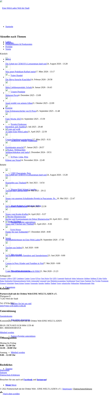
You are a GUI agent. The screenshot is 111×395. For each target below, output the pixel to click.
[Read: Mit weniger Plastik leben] (7, 204)
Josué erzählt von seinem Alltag (18, 103)
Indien (74, 278)
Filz (51, 278)
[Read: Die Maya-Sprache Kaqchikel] (7, 77)
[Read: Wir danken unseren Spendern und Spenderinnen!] (7, 253)
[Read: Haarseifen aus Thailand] (7, 180)
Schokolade (10, 283)
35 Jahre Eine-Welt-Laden (16, 131)
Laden (8, 42)
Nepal (78, 281)
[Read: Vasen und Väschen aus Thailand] (13, 221)
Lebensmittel (35, 281)
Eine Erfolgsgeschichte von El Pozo (20, 111)
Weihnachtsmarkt (85, 283)
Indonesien (80, 278)
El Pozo (37, 278)
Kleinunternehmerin (19, 281)
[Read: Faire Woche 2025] (7, 116)
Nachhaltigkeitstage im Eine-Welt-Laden (22, 240)
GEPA (55, 278)
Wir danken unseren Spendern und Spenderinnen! (26, 255)
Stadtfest (47, 283)
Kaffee (105, 278)
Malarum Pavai (11, 95)
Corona (32, 278)
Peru (93, 281)
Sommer (27, 283)
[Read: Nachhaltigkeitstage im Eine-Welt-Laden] (7, 237)
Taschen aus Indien (13, 247)
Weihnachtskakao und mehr (17, 152)
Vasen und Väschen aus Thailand (19, 224)
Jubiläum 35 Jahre (96, 278)
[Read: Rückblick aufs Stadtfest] (7, 124)
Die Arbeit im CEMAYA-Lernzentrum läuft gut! (26, 64)
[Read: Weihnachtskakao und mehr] (15, 150)
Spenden (41, 283)
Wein (92, 283)
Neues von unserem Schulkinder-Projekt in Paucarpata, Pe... (31, 198)
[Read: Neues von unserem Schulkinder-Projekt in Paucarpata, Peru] (7, 196)
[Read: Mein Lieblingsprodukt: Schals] (7, 85)
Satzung (3, 372)
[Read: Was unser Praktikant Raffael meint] (7, 69)
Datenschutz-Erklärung (10, 375)
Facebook (28, 379)
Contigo (27, 278)
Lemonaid (43, 281)
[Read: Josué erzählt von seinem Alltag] (7, 101)
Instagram (41, 379)
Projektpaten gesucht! (14, 147)
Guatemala (60, 278)
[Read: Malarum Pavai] (7, 93)
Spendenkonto (6, 316)
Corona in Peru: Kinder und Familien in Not (24, 263)
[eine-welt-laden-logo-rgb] (14, 8)
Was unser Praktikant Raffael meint (20, 71)
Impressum (4, 370)
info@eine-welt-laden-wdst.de (13, 306)
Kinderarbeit (9, 281)
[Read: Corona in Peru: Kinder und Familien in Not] (7, 261)
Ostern (82, 281)
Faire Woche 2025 (13, 119)
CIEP (14, 278)
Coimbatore (20, 278)
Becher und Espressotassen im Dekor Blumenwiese (27, 219)
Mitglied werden (7, 332)
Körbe (29, 281)
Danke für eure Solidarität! (16, 232)
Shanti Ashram (19, 283)
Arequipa (3, 278)
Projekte (8, 46)
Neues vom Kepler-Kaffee (16, 214)
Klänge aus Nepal (13, 160)
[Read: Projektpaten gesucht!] (7, 145)
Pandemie (88, 281)
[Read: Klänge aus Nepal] (7, 158)
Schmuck (3, 283)
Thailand (53, 283)
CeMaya (9, 278)
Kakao (2, 281)
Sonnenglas (34, 283)
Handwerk (68, 278)
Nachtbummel (70, 281)
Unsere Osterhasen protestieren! (19, 139)
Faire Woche (45, 278)
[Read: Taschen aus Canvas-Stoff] (7, 188)
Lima (48, 281)
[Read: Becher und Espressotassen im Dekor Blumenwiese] (15, 216)
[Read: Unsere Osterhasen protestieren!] (7, 137)
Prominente (104, 281)
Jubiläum (87, 278)
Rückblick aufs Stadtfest (15, 127)
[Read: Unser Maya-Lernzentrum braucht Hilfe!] (7, 269)
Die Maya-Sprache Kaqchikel (18, 79)
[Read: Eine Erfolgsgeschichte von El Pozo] (7, 108)
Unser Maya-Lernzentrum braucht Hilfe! (22, 271)
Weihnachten (75, 283)
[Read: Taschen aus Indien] (7, 245)
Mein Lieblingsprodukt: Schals (18, 87)
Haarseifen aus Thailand (15, 183)
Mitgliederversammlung (58, 281)
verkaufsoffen (65, 283)
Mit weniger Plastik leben (16, 206)
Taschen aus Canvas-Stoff (16, 190)
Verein (8, 49)
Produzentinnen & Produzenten (18, 44)
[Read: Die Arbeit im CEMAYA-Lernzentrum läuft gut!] (7, 61)
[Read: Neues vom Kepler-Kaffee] (7, 212)
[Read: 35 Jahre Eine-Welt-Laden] (12, 129)
